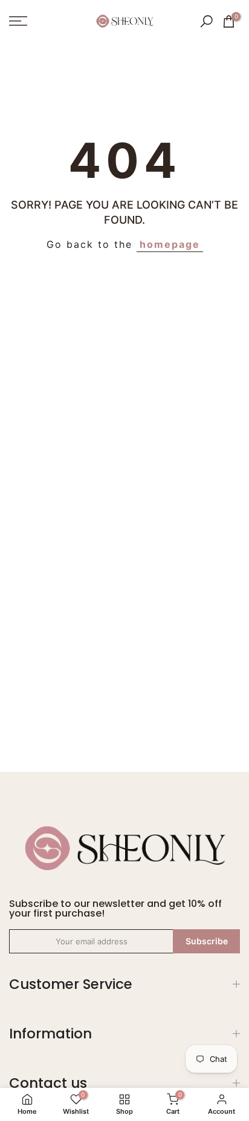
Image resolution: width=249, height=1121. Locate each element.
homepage (170, 244)
